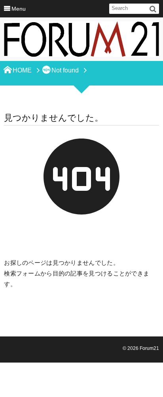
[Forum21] (81, 41)
